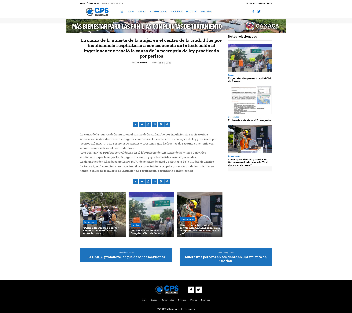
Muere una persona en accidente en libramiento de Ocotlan (226, 259)
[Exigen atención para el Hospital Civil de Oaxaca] (151, 214)
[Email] (154, 124)
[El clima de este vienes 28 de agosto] (250, 100)
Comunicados (187, 219)
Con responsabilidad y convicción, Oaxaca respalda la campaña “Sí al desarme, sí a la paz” (248, 162)
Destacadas (90, 222)
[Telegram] (161, 124)
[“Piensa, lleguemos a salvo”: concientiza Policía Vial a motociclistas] (103, 214)
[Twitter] (259, 12)
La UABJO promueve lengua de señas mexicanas (126, 257)
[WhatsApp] (148, 124)
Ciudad (136, 225)
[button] (217, 11)
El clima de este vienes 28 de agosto (249, 120)
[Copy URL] (167, 124)
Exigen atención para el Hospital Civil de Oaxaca (249, 80)
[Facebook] (253, 12)
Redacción (142, 62)
